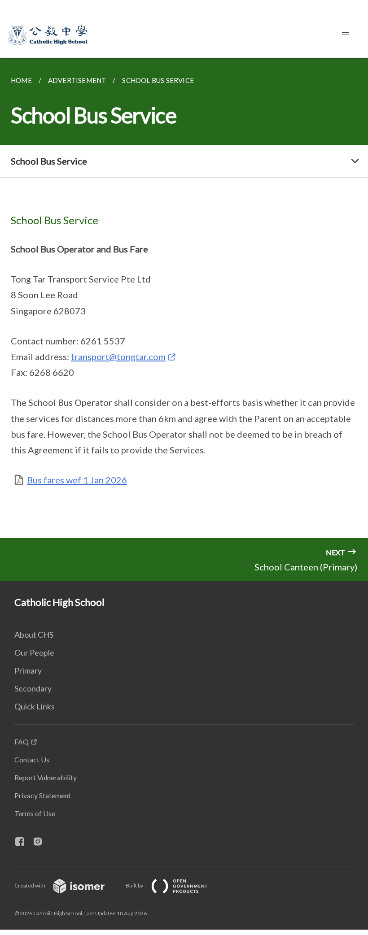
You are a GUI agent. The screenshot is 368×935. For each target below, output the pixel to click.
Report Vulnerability (45, 777)
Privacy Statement (42, 795)
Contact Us (31, 759)
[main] (184, 298)
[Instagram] (41, 842)
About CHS (33, 634)
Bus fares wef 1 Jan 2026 (77, 479)
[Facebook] (23, 842)
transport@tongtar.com (118, 356)
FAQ (21, 741)
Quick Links (34, 706)
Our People (34, 652)
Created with (30, 885)
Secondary (33, 688)
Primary (28, 670)
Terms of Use (34, 813)
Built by (135, 885)
